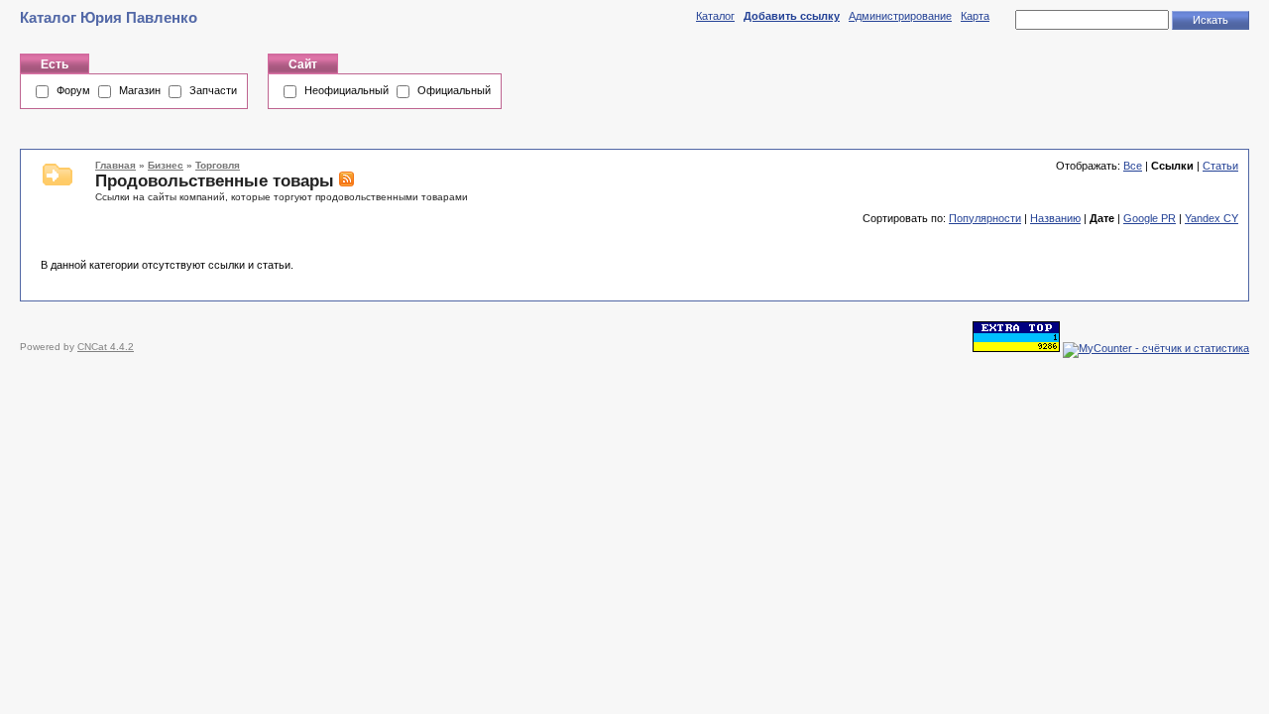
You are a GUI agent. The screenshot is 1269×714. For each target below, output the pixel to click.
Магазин (140, 90)
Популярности (985, 218)
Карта (975, 16)
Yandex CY (1211, 218)
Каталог (715, 16)
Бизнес (165, 165)
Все (1132, 166)
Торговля (217, 165)
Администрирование (900, 16)
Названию (1055, 218)
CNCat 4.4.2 (105, 346)
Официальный (454, 90)
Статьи (1220, 166)
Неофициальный (346, 90)
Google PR (1149, 218)
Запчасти (213, 90)
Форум (73, 90)
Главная (115, 165)
